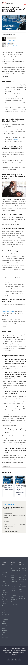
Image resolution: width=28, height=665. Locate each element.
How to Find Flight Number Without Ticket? (8, 487)
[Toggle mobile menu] (25, 4)
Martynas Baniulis (12, 46)
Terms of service (15, 652)
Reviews (13, 586)
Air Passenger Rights (4, 572)
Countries (13, 593)
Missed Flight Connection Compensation (5, 598)
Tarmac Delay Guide (5, 636)
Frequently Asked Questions (11, 531)
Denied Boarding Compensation (5, 606)
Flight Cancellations (14, 603)
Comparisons (14, 595)
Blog (20, 589)
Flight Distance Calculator (13, 577)
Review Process (21, 595)
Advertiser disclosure (21, 650)
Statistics (13, 597)
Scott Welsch (11, 40)
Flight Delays (14, 599)
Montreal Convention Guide (5, 626)
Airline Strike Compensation (5, 612)
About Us (21, 591)
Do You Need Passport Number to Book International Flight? (20, 490)
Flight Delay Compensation (5, 578)
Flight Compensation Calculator (14, 571)
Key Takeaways (8, 513)
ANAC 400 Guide (4, 631)
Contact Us (22, 598)
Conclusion (7, 528)
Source (16, 139)
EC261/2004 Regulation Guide (5, 619)
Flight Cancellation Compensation (5, 583)
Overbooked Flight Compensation (5, 590)
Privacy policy (8, 652)
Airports (13, 590)
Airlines (13, 588)
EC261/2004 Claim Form (14, 583)
